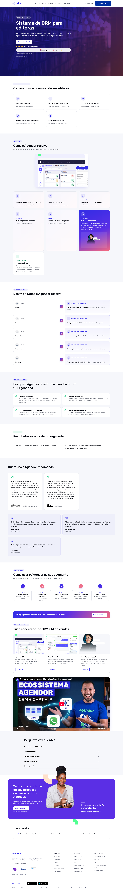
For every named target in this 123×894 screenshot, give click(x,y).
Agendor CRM (77, 856)
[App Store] (32, 883)
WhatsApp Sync (78, 868)
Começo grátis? (29, 766)
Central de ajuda (98, 870)
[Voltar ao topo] (85, 888)
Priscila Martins (79, 887)
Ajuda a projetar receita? (32, 756)
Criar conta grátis (102, 3)
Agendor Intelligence (79, 865)
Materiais (96, 859)
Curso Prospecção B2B (100, 856)
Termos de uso (49, 887)
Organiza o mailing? (30, 751)
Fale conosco (57, 871)
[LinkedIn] (13, 883)
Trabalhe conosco (59, 868)
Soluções (35, 3)
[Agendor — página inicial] (16, 3)
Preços (44, 3)
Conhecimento (66, 3)
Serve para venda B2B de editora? (34, 747)
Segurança (65, 887)
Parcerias (57, 3)
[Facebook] (16, 883)
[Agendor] (16, 854)
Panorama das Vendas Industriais (100, 866)
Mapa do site (39, 887)
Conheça (19, 669)
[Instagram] (19, 883)
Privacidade (57, 887)
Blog (95, 862)
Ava (75, 862)
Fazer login (90, 3)
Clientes (50, 3)
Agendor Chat (77, 859)
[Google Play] (43, 883)
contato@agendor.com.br (19, 863)
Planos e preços (58, 859)
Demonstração (78, 871)
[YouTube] (22, 883)
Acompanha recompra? (31, 761)
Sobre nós (57, 856)
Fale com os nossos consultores (90, 811)
